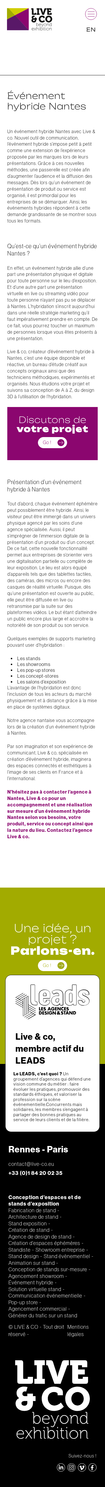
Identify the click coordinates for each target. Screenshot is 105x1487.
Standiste (19, 1250)
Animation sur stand (31, 1263)
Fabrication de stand (32, 1210)
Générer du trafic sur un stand (42, 1316)
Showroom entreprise (60, 1250)
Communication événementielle (45, 1296)
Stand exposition (27, 1224)
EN (91, 29)
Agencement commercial (37, 1309)
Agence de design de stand (39, 1237)
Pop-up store (23, 1302)
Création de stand (29, 1230)
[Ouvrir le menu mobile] (91, 14)
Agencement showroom (36, 1276)
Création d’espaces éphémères (44, 1243)
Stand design (23, 1256)
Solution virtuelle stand (34, 1289)
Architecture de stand (33, 1217)
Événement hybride (30, 1283)
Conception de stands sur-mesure (47, 1269)
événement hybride (29, 144)
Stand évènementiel (67, 1256)
